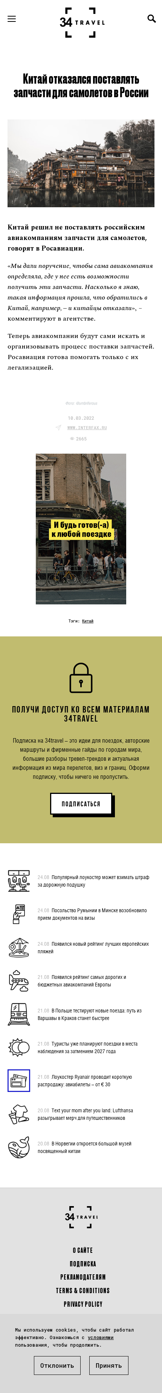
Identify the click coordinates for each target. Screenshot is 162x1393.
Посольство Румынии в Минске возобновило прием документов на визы (92, 914)
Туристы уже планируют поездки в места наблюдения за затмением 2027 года (88, 1047)
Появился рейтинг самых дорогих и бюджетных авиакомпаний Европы (82, 981)
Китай (87, 621)
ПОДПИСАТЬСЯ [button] (81, 804)
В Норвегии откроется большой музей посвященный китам (84, 1147)
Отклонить (57, 1365)
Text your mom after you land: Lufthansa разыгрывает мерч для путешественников (85, 1114)
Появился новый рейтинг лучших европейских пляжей (93, 947)
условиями (101, 1337)
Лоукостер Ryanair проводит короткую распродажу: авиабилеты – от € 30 (85, 1080)
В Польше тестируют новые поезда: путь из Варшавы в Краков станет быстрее (90, 1014)
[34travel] (82, 23)
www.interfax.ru (87, 427)
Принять (109, 1365)
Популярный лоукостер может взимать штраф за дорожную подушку (93, 881)
